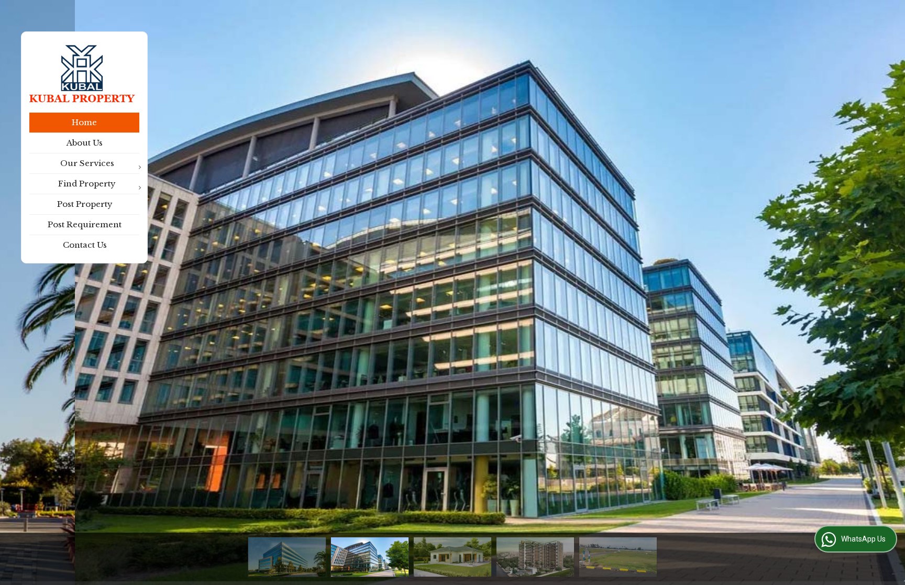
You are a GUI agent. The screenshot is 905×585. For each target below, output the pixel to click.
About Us (85, 143)
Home (84, 122)
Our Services (87, 163)
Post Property (85, 204)
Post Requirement (85, 224)
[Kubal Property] (82, 73)
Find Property (87, 184)
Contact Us (85, 245)
